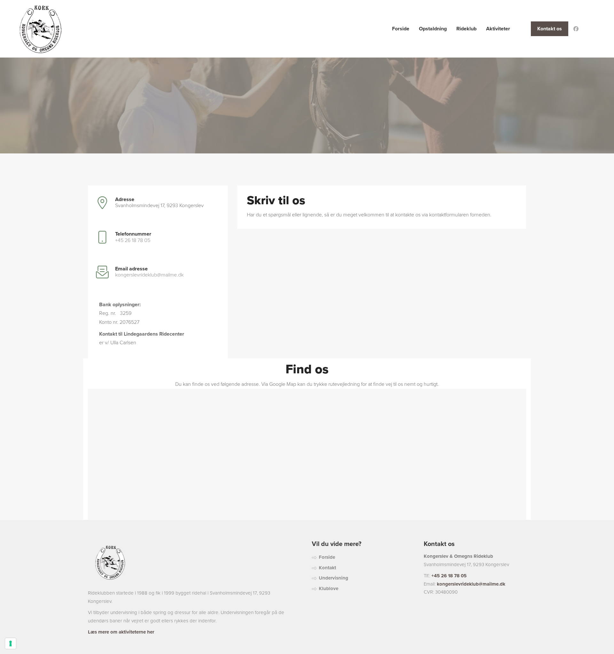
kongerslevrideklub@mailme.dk (149, 275)
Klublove (328, 588)
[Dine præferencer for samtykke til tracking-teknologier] (10, 643)
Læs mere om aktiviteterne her (121, 632)
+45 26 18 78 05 (132, 240)
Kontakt (327, 568)
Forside (327, 557)
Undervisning (333, 578)
